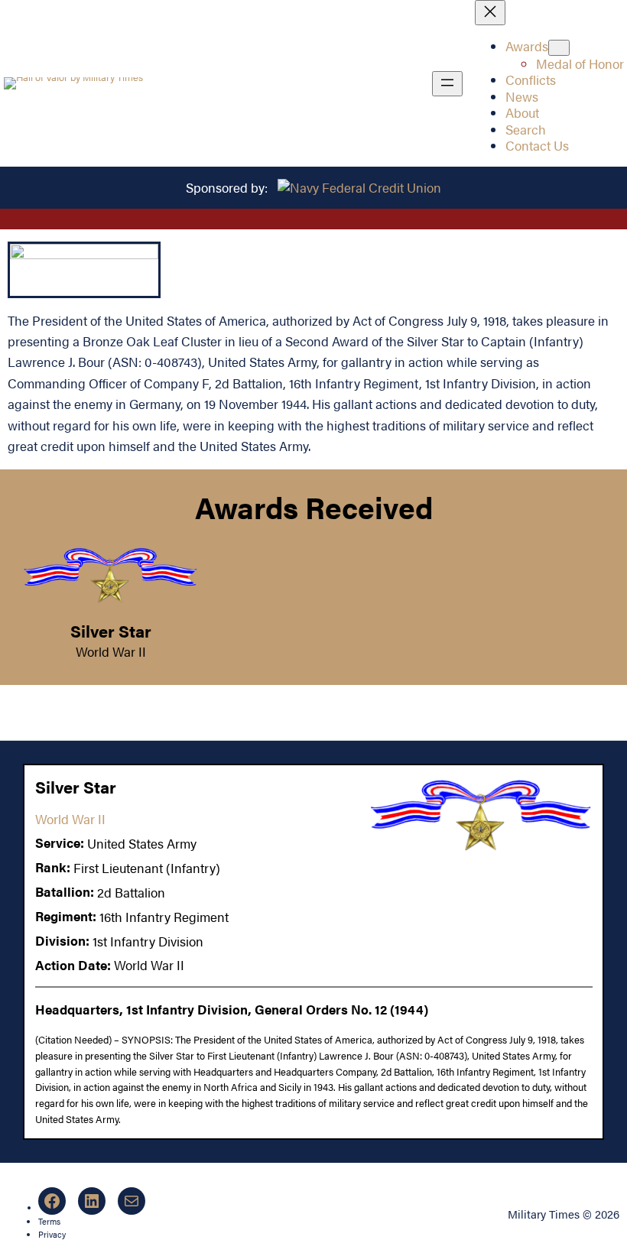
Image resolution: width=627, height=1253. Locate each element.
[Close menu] (490, 12)
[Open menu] (447, 83)
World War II (111, 651)
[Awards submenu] (559, 48)
